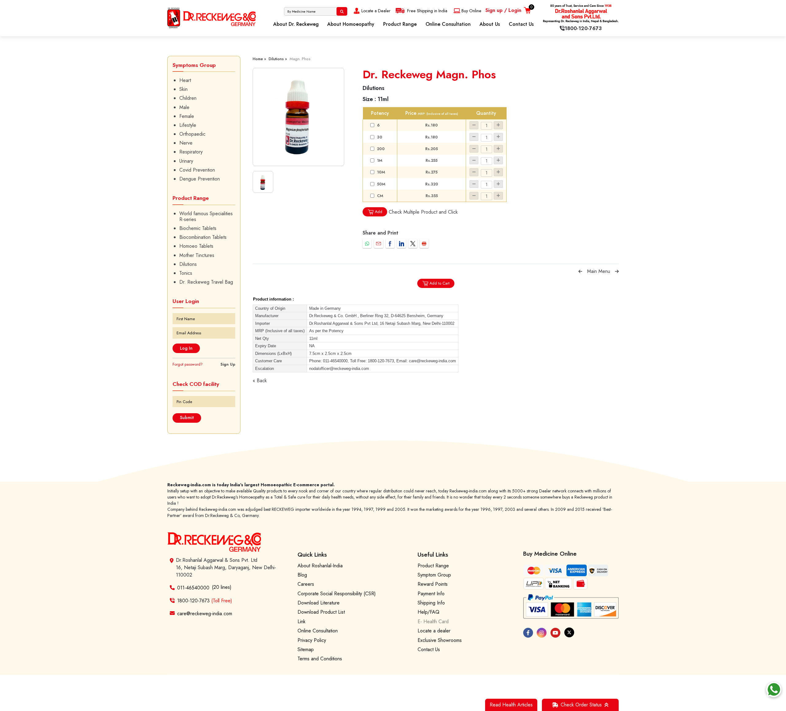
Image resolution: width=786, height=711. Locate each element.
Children (187, 98)
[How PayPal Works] (571, 606)
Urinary (186, 161)
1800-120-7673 (204, 600)
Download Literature (319, 602)
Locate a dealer (434, 630)
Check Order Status (581, 704)
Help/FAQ (428, 612)
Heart (185, 80)
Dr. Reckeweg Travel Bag (206, 282)
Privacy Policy (312, 640)
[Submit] (342, 11)
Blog (302, 574)
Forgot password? (188, 364)
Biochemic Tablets (197, 228)
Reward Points (433, 584)
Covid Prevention (197, 170)
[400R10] (298, 117)
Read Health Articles (511, 704)
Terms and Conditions (320, 658)
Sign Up (227, 364)
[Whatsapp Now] (773, 689)
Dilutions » (278, 59)
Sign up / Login (503, 10)
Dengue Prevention (199, 179)
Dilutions (188, 264)
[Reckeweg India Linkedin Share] (401, 243)
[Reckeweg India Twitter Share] (412, 243)
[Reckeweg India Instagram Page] (542, 633)
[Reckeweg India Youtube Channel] (555, 633)
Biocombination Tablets (203, 237)
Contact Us (521, 24)
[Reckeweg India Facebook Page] (528, 633)
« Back (260, 380)
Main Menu (598, 271)
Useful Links (433, 554)
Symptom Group (434, 574)
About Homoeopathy (350, 24)
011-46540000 (193, 587)
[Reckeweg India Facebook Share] (390, 243)
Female (186, 116)
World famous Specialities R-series (206, 216)
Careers (306, 584)
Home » (259, 59)
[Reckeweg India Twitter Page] (569, 632)
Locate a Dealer (376, 11)
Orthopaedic (192, 134)
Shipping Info (431, 602)
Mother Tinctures (196, 255)
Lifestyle (187, 125)
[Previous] (580, 271)
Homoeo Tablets (196, 246)
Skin (183, 89)
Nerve (186, 143)
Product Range (400, 24)
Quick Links (312, 554)
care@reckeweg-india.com (204, 613)
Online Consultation (448, 24)
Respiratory (191, 152)
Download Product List (321, 612)
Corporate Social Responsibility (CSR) (337, 593)
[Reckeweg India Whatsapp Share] (367, 243)
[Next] (617, 271)
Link (301, 621)
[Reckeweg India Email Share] (378, 243)
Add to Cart (439, 283)
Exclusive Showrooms (440, 640)
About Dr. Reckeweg (296, 24)
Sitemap (306, 649)
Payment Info (431, 593)
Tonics (185, 273)
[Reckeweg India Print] (424, 243)
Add (378, 212)
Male (184, 107)
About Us (490, 24)
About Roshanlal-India (320, 565)
